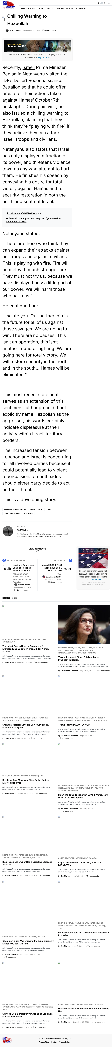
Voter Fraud (73, 790)
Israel (49, 509)
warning (28, 514)
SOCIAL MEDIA (100, 720)
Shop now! (96, 580)
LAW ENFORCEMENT (22, 579)
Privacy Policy (64, 1042)
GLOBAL (16, 639)
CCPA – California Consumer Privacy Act (55, 1039)
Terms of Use (44, 1042)
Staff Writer (23, 530)
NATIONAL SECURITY (67, 653)
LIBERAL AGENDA (28, 639)
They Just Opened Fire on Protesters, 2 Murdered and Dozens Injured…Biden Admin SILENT (25, 649)
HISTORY (101, 718)
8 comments (45, 875)
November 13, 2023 (16, 221)
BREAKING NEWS (20, 574)
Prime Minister (12, 514)
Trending (17, 582)
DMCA (54, 1042)
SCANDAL (92, 653)
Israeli (29, 67)
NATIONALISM (9, 642)
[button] (101, 2)
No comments (50, 30)
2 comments (11, 957)
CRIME (16, 577)
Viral (33, 720)
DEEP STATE (86, 648)
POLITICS (82, 653)
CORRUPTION (25, 718)
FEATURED (24, 577)
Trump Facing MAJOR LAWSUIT (75, 724)
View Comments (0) (37, 550)
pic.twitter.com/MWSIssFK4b (21, 213)
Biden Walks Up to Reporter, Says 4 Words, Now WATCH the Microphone (83, 796)
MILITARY (42, 639)
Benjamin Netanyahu (15, 509)
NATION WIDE (25, 857)
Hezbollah (36, 509)
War (59, 574)
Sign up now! (44, 57)
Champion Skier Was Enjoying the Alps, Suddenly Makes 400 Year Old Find (28, 942)
